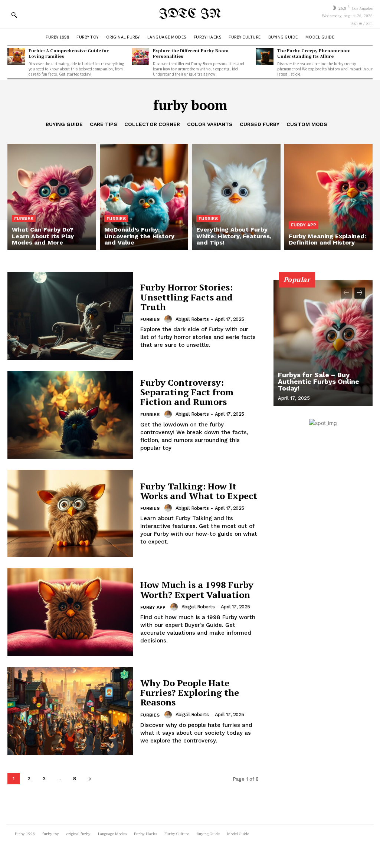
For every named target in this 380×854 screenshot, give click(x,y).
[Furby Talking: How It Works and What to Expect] (70, 514)
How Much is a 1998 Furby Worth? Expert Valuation (196, 589)
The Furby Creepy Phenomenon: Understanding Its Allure (314, 53)
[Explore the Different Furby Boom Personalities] (140, 56)
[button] (14, 14)
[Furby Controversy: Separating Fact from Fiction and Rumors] (70, 415)
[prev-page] (346, 293)
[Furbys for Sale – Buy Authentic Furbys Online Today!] (323, 343)
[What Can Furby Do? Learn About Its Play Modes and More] (51, 197)
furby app (303, 224)
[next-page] (89, 778)
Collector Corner (152, 124)
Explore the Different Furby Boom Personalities (191, 53)
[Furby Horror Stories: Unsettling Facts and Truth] (70, 316)
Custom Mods (306, 124)
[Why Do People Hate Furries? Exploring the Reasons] (70, 711)
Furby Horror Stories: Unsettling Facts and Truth (186, 297)
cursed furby (259, 124)
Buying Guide (64, 124)
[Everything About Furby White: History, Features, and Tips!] (236, 197)
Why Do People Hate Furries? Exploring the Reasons (189, 692)
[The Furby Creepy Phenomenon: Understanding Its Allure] (264, 56)
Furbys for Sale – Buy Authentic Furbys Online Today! (318, 381)
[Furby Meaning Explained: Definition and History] (328, 197)
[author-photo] (169, 319)
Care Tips (103, 124)
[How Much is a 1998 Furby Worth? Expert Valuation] (70, 612)
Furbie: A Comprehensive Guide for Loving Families (69, 53)
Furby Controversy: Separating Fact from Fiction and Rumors (187, 392)
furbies (23, 218)
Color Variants (210, 124)
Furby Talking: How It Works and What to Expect (198, 491)
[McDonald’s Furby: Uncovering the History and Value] (144, 197)
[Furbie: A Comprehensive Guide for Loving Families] (16, 56)
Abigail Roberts (192, 319)
